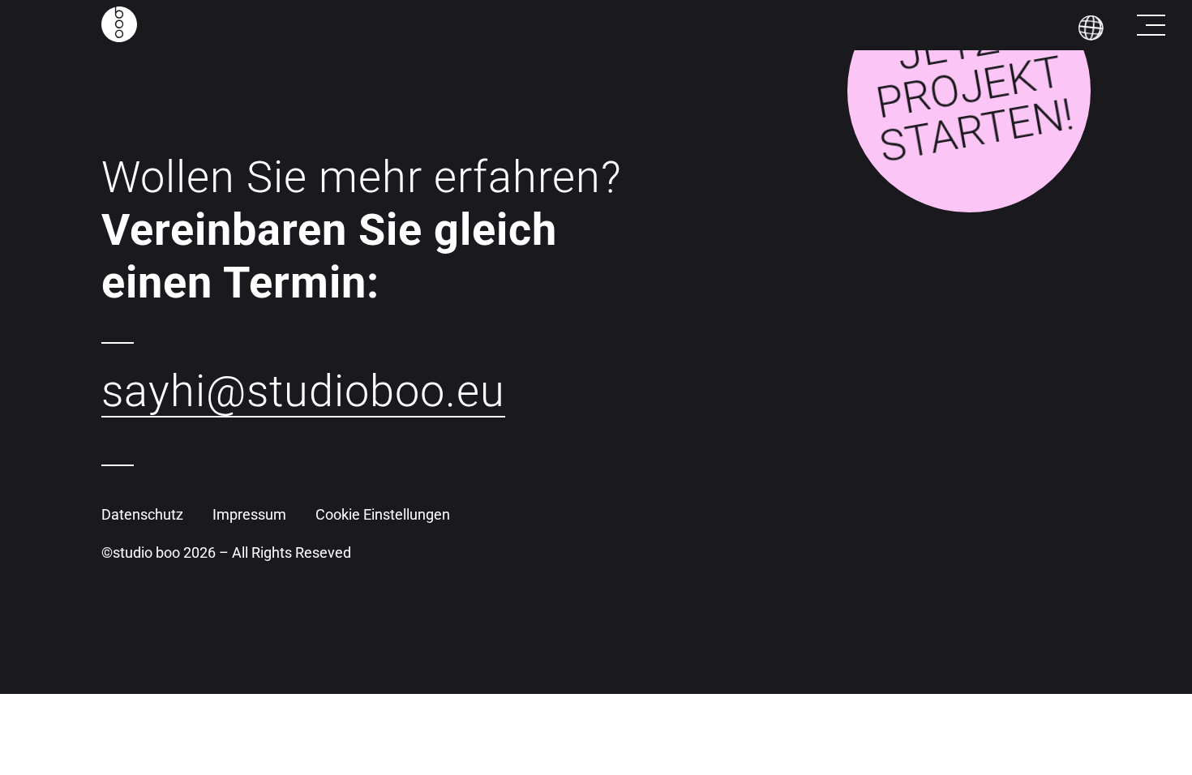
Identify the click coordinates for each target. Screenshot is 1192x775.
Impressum (249, 514)
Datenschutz (142, 514)
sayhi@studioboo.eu (303, 391)
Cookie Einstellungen (382, 514)
